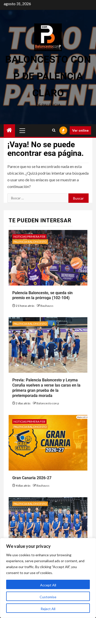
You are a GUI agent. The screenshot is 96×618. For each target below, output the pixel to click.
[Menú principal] (22, 130)
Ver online (80, 130)
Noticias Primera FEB (29, 236)
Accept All (48, 585)
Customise (48, 597)
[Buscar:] (37, 198)
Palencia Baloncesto (30, 242)
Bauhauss (46, 306)
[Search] (54, 130)
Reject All (48, 609)
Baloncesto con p (47, 403)
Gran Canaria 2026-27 (31, 477)
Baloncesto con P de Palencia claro (48, 76)
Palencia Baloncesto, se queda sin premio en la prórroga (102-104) (42, 295)
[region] (48, 578)
